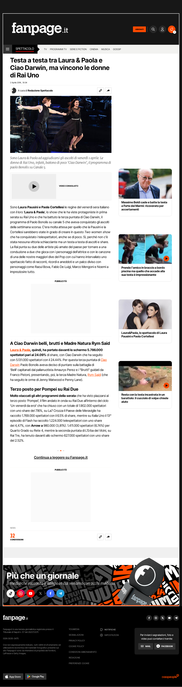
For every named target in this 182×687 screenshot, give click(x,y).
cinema (94, 49)
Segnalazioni (76, 635)
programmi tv (58, 49)
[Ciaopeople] (170, 677)
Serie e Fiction (78, 49)
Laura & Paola (20, 350)
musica (105, 49)
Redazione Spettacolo (40, 90)
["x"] (40, 593)
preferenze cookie (79, 663)
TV (45, 49)
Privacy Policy (77, 640)
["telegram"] (60, 593)
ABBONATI (139, 29)
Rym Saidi (94, 375)
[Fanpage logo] (35, 29)
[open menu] (7, 49)
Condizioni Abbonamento (83, 652)
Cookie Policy (76, 646)
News (13, 528)
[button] (108, 90)
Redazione (74, 657)
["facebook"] (50, 593)
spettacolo (25, 48)
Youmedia (74, 629)
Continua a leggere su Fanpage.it (61, 457)
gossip (117, 49)
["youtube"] (30, 593)
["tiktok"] (11, 593)
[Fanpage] (15, 618)
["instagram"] (21, 593)
